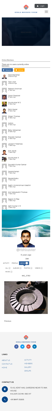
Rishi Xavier (26, 32)
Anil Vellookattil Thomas (17, 192)
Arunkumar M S (14, 102)
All (7, 268)
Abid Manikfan (14, 75)
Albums (17, 268)
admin (10, 123)
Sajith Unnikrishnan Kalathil (19, 185)
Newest (8, 70)
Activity (6, 263)
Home (4, 368)
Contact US (7, 364)
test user (12, 82)
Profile (15, 263)
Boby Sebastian (14, 130)
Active (20, 70)
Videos (38, 268)
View (27, 258)
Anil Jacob (12, 151)
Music (8, 272)
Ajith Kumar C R (14, 206)
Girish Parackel (14, 95)
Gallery (27, 367)
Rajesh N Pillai (13, 199)
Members (5, 66)
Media (23, 263)
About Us (6, 360)
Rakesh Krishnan (15, 89)
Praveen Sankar (14, 137)
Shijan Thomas (14, 116)
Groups (27, 371)
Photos (28, 268)
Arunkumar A (13, 157)
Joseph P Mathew (15, 144)
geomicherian (13, 171)
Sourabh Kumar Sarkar (17, 164)
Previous (7, 321)
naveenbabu (13, 178)
